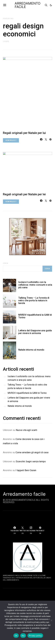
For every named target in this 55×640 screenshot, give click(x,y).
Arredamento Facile (27, 5)
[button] (51, 5)
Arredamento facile (24, 494)
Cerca (5, 263)
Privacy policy (35, 635)
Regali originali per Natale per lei (24, 194)
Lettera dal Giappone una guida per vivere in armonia (35, 332)
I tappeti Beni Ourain (26, 470)
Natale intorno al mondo (31, 349)
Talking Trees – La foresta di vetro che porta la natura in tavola (33, 300)
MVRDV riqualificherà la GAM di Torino (35, 316)
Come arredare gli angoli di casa (32, 452)
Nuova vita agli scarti (26, 430)
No (23, 635)
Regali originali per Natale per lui (24, 133)
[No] (51, 620)
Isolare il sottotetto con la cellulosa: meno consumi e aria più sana (35, 285)
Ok (16, 635)
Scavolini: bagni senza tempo (31, 461)
